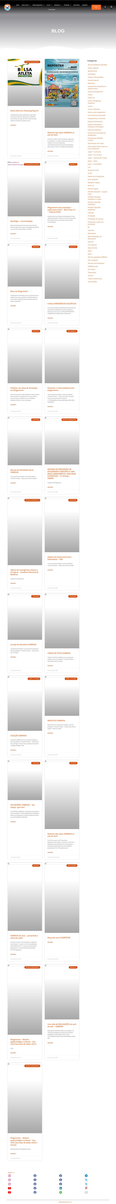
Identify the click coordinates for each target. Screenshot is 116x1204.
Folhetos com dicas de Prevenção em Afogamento (23, 389)
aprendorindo (92, 71)
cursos (90, 106)
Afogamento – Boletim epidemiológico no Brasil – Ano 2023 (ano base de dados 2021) (23, 1041)
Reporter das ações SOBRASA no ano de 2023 (60, 834)
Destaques (57, 5)
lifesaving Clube (93, 170)
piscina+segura (93, 189)
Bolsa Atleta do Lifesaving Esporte (24, 110)
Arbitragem (92, 74)
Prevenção (66, 5)
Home (17, 5)
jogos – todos (92, 161)
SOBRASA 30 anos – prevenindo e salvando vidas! (24, 936)
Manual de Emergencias (96, 176)
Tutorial (90, 275)
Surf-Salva (91, 269)
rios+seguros (92, 245)
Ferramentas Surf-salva (96, 143)
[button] (111, 7)
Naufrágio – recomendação (21, 221)
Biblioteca (91, 83)
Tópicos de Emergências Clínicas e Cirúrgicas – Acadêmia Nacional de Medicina (24, 572)
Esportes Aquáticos (94, 130)
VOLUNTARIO (92, 282)
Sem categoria (93, 260)
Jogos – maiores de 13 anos (97, 158)
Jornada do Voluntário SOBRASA (23, 644)
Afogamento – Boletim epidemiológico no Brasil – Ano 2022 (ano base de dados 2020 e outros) (23, 1141)
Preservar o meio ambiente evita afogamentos (60, 389)
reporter (91, 242)
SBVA (90, 254)
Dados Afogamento (38, 5)
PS (89, 227)
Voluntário (84, 5)
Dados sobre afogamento (96, 112)
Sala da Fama (92, 248)
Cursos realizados (94, 109)
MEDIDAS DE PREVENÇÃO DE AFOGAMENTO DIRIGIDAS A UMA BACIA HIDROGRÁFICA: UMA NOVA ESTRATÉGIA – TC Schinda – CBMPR (61, 474)
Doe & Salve (76, 5)
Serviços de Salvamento (96, 263)
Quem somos (25, 5)
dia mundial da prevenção (97, 115)
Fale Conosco (51, 9)
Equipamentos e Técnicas (96, 118)
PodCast (91, 213)
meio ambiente (93, 179)
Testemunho (92, 272)
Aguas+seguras (93, 68)
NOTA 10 (91, 185)
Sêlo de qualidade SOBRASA (97, 257)
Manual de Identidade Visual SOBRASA (21, 471)
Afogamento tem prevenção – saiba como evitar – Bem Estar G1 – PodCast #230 (61, 209)
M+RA (90, 173)
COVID (90, 95)
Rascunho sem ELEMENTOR (58, 937)
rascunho (91, 230)
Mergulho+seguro (94, 182)
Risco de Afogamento (19, 291)
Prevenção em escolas (95, 219)
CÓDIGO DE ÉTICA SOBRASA (58, 653)
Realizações (92, 233)
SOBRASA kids (93, 266)
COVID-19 (91, 98)
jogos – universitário (95, 164)
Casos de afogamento (95, 92)
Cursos (48, 5)
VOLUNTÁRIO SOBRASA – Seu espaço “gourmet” (22, 805)
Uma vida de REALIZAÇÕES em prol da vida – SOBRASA (61, 1025)
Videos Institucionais (95, 279)
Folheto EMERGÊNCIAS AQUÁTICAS (61, 303)
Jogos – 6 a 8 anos (94, 152)
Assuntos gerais (93, 80)
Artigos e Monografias (95, 77)
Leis (89, 167)
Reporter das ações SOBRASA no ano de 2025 (60, 133)
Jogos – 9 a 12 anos (95, 155)
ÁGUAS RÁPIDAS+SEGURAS (97, 65)
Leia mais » (13, 125)
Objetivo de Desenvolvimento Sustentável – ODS (59, 558)
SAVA (90, 251)
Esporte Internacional (95, 121)
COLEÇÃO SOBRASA (18, 735)
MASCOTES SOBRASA (56, 720)
